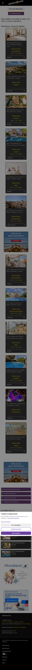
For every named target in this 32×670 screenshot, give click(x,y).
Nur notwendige (16, 525)
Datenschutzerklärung (13, 518)
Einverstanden (16, 533)
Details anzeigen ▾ (6, 521)
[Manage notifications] (4, 653)
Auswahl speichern (16, 529)
